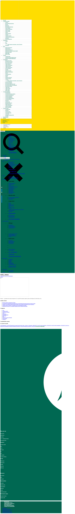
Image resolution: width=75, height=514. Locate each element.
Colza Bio (10, 260)
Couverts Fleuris (11, 227)
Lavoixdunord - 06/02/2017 (8, 326)
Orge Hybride (11, 139)
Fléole (10, 206)
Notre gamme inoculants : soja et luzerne (14, 44)
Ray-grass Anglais (11, 207)
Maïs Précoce (11, 162)
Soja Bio (10, 261)
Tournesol (7, 45)
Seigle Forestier (11, 243)
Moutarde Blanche (12, 241)
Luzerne (10, 208)
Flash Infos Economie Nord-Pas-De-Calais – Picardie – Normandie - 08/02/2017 (23, 325)
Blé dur (10, 136)
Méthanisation (4, 269)
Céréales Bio (11, 259)
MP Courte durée (11, 215)
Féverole (10, 147)
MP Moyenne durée (12, 216)
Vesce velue (10, 193)
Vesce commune (11, 250)
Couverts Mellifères (12, 234)
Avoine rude (11, 240)
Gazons (3, 272)
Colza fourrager (11, 184)
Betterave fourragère (9, 71)
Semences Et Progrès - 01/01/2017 (18, 326)
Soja (6, 43)
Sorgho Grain (11, 176)
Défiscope (2, 467)
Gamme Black (2, 486)
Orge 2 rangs (11, 141)
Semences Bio (4, 258)
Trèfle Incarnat (11, 191)
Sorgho (4, 55)
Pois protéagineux (8, 39)
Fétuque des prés (11, 204)
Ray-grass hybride (11, 198)
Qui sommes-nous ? (8, 504)
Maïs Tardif (10, 166)
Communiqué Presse (8, 502)
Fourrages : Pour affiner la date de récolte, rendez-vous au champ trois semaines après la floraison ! (18, 304)
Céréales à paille (5, 311)
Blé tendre (10, 137)
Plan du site (2, 433)
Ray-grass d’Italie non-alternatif (14, 197)
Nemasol (10, 236)
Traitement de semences (12, 146)
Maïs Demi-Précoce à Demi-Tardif (14, 164)
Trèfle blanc (10, 211)
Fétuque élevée (11, 205)
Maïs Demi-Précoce (12, 163)
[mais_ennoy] (14, 296)
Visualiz (1, 464)
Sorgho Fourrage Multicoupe (10, 58)
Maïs (4, 46)
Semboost (2, 488)
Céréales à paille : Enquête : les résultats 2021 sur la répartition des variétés (14, 305)
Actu (3, 310)
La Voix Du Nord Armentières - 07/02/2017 (43, 325)
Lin (5, 157)
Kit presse (2, 436)
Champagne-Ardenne (5, 312)
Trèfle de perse (11, 190)
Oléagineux (4, 155)
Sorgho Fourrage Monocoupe (13, 177)
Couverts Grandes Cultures (13, 233)
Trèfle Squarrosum (12, 192)
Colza (5, 156)
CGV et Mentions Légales (9, 505)
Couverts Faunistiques (12, 226)
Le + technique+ (11, 270)
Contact (4, 122)
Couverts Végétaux (5, 221)
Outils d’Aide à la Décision (9, 503)
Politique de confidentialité (9, 506)
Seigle (10, 143)
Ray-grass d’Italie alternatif (13, 186)
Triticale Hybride (11, 145)
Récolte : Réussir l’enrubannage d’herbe (8, 302)
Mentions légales (6, 438)
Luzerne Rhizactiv (11, 210)
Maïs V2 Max (7, 54)
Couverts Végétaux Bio (9, 115)
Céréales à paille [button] (5, 133)
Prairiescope (2, 462)
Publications (2, 435)
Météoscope (2, 460)
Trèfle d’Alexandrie (12, 188)
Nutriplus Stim (2, 484)
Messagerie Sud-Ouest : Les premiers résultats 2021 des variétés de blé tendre (14, 306)
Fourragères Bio (11, 263)
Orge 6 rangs (11, 142)
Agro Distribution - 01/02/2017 (5, 325)
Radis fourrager (11, 242)
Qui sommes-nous (3, 440)
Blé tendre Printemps (12, 138)
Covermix (2, 483)
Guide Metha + (11, 271)
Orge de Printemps (12, 140)
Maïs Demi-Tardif (11, 165)
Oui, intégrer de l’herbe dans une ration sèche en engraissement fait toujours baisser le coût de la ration (18, 303)
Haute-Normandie (5, 314)
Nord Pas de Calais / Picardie (7, 317)
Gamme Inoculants (3, 491)
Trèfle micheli (11, 189)
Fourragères (4, 179)
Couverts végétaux (3, 456)
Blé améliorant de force (9, 23)
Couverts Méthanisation (12, 235)
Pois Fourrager (11, 187)
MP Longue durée (11, 217)
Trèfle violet (10, 199)
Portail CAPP (2, 497)
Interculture (4, 315)
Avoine (10, 134)
